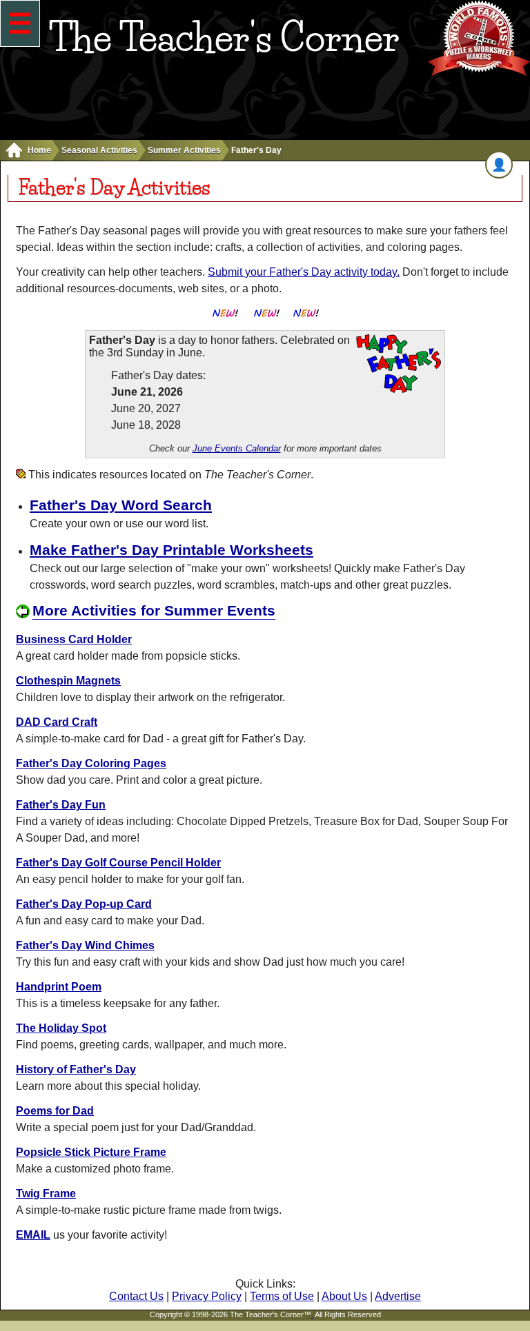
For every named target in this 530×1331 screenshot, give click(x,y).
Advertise (398, 1296)
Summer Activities (184, 150)
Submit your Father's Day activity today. (304, 272)
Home (39, 150)
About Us (344, 1296)
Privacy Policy (207, 1296)
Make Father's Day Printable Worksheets (171, 550)
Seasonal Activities (99, 150)
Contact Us (136, 1296)
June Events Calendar (237, 448)
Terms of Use (282, 1296)
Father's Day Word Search (121, 505)
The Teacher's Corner (224, 37)
